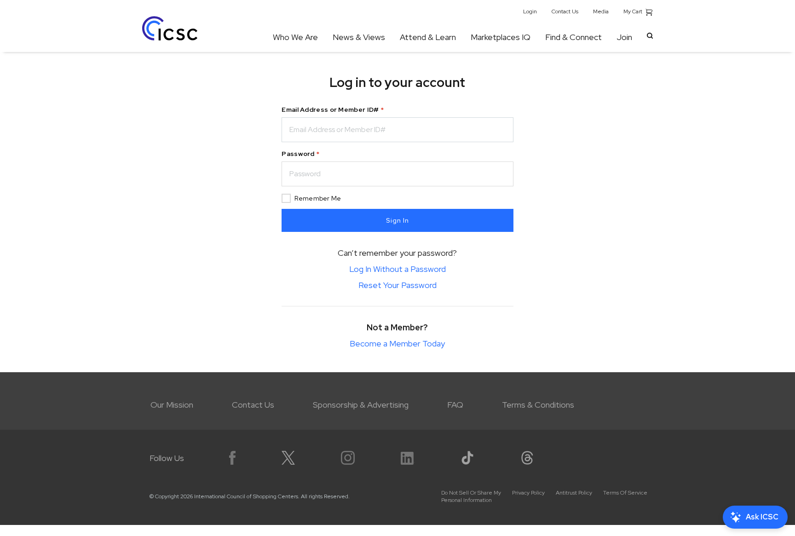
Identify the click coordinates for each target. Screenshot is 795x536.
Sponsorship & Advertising (361, 404)
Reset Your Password (397, 285)
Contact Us (565, 11)
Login (530, 11)
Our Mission (171, 404)
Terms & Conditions (538, 404)
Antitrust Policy (574, 492)
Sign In (397, 220)
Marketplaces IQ (500, 37)
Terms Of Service (625, 492)
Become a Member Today (397, 343)
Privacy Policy (528, 492)
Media (601, 11)
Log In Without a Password (397, 269)
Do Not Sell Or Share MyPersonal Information (471, 496)
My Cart (633, 11)
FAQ (455, 404)
